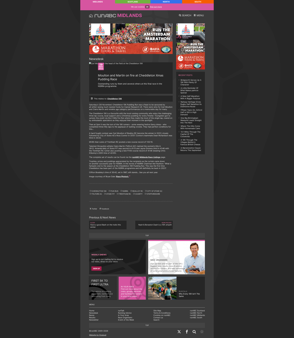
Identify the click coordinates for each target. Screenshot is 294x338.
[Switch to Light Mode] (202, 332)
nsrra (125, 191)
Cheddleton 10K (114, 99)
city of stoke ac (154, 191)
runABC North (196, 313)
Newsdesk (93, 313)
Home (91, 310)
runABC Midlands (197, 315)
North (166, 2)
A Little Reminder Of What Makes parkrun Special (189, 90)
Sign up (96, 269)
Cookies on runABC (161, 315)
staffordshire (153, 194)
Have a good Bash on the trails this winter (105, 225)
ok (147, 7)
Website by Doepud (97, 335)
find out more (156, 7)
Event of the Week (126, 320)
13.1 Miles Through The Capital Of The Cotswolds (190, 134)
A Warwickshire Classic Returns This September (190, 149)
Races (91, 315)
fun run (114, 191)
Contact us (158, 317)
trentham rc (125, 194)
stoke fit (110, 194)
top (147, 235)
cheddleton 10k (98, 191)
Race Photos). (122, 176)
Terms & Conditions (161, 313)
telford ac (96, 194)
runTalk (121, 310)
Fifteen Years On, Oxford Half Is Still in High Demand (191, 112)
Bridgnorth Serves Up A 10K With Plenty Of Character (190, 82)
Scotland (133, 2)
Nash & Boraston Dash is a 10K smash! (155, 224)
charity (139, 194)
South (198, 2)
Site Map (157, 310)
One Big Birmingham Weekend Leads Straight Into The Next (191, 120)
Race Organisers (125, 317)
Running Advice (124, 313)
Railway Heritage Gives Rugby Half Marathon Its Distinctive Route (191, 104)
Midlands (98, 2)
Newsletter (94, 320)
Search (156, 320)
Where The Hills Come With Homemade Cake (190, 127)
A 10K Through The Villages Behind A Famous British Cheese (190, 142)
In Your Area (123, 315)
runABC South (196, 317)
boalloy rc (137, 191)
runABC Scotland (197, 310)
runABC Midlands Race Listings (146, 157)
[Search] (194, 332)
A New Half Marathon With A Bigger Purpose (190, 97)
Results (92, 317)
